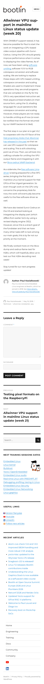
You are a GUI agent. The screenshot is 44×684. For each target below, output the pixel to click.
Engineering (12, 631)
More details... (32, 289)
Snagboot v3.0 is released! (21, 561)
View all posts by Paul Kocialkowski (26, 292)
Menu (36, 9)
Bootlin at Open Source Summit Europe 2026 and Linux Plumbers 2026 (24, 585)
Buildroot (8, 468)
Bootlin (6, 677)
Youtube (10, 516)
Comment (8, 325)
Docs (8, 644)
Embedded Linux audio (15, 475)
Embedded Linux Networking (18, 489)
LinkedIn (10, 520)
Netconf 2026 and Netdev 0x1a (23, 593)
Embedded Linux (12, 461)
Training (10, 637)
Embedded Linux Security (16, 486)
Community (12, 650)
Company (11, 656)
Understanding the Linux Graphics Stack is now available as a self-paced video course (23, 575)
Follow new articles (15, 523)
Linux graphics (10, 492)
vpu (32, 304)
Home (9, 625)
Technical (7, 304)
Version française (14, 513)
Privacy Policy (16, 677)
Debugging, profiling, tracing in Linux (21, 482)
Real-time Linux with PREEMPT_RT (20, 479)
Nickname (8, 362)
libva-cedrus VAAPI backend (21, 162)
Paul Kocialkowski (14, 301)
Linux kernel (9, 465)
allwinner (17, 304)
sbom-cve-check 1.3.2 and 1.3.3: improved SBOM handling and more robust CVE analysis (23, 547)
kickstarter (26, 304)
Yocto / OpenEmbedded (15, 472)
